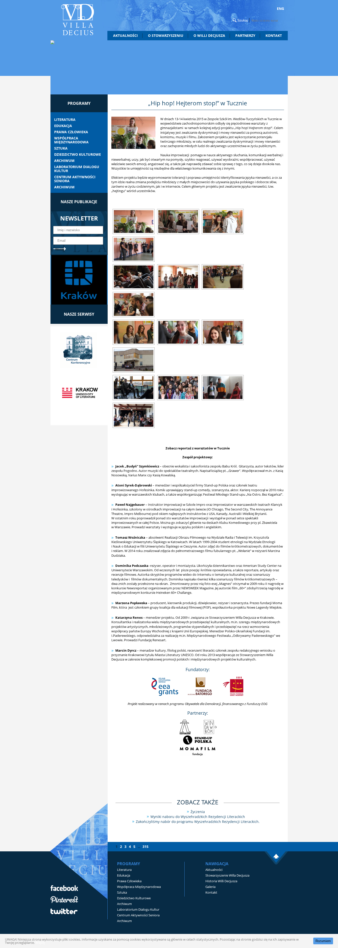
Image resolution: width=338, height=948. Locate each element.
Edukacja (63, 126)
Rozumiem (323, 941)
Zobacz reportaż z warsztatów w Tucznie (198, 448)
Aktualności (125, 35)
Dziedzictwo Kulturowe (77, 154)
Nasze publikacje (79, 201)
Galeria (210, 886)
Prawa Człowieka (71, 132)
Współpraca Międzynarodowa (71, 140)
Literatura (64, 120)
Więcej (40, 942)
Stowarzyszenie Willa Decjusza (227, 875)
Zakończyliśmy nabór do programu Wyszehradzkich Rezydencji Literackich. (198, 821)
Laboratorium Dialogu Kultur (76, 169)
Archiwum (64, 161)
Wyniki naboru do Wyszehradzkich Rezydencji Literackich (197, 816)
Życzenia (198, 811)
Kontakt (274, 35)
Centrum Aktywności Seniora (75, 179)
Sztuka (61, 148)
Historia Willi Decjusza (221, 881)
